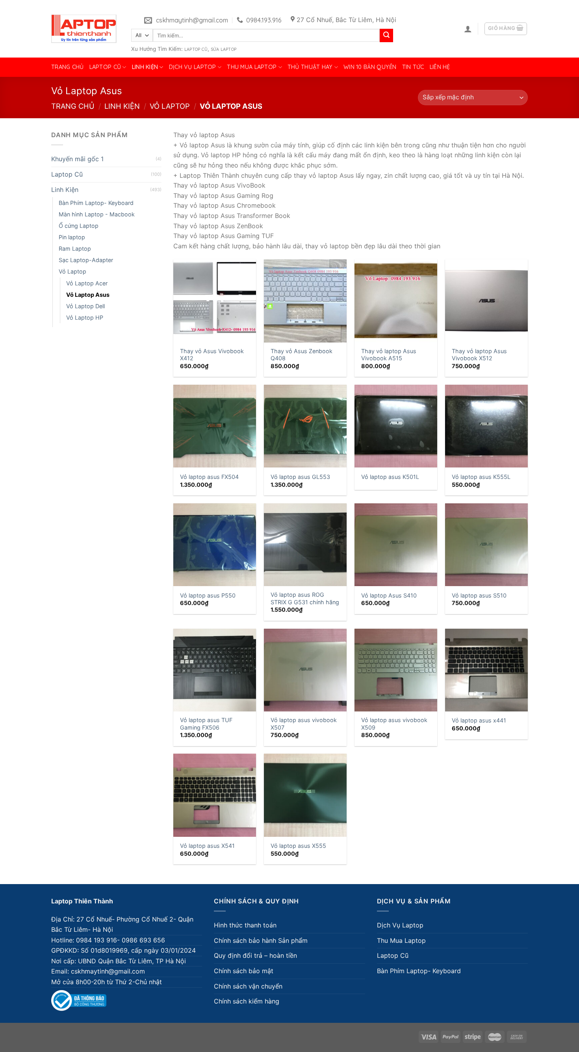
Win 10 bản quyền (370, 67)
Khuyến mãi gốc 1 (77, 159)
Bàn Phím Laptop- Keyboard (96, 202)
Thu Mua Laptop (252, 67)
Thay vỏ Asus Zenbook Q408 (301, 355)
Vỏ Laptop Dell (85, 306)
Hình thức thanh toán (245, 925)
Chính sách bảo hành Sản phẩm (261, 940)
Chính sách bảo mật (243, 971)
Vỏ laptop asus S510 (479, 595)
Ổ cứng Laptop (78, 225)
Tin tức (413, 67)
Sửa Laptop (223, 49)
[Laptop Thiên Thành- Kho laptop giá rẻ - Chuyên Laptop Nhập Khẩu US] (84, 29)
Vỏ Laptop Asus (87, 294)
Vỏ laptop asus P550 (208, 595)
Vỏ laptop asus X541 (207, 845)
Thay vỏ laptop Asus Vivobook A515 (388, 355)
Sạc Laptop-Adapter (86, 260)
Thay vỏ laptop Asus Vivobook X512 (479, 355)
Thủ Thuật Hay (310, 67)
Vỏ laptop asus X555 (298, 845)
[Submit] (386, 35)
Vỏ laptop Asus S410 (389, 595)
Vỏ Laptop (170, 106)
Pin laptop (72, 237)
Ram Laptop (75, 248)
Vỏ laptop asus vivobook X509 (394, 724)
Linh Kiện (145, 67)
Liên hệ (440, 67)
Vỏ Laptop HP (84, 317)
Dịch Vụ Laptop (192, 67)
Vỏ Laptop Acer (87, 283)
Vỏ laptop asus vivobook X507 (304, 724)
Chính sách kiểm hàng (246, 1001)
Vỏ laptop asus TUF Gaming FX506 (206, 724)
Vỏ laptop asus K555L (481, 476)
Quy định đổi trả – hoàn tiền (255, 955)
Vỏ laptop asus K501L (390, 476)
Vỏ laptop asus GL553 (300, 476)
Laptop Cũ (196, 49)
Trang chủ (67, 67)
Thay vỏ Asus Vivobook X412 (212, 355)
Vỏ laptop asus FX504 (209, 476)
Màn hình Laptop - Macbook (97, 214)
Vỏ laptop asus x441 (479, 720)
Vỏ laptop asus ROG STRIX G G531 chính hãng (305, 598)
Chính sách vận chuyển (248, 986)
